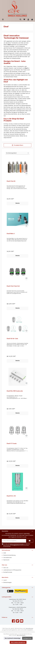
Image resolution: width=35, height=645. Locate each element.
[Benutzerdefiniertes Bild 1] (10, 591)
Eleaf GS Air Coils (12, 338)
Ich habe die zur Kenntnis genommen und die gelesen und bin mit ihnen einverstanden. (16, 545)
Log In (5, 580)
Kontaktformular (7, 572)
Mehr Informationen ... (21, 635)
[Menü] (3, 19)
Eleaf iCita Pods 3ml (13, 286)
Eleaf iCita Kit (11, 181)
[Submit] (29, 541)
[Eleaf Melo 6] (17, 219)
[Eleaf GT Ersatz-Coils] (17, 429)
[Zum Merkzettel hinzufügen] (26, 174)
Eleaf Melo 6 (11, 233)
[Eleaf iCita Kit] (17, 167)
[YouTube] (22, 621)
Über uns (4, 565)
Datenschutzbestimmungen (17, 544)
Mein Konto (5, 577)
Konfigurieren (27, 638)
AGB (14, 545)
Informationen (6, 550)
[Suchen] (20, 19)
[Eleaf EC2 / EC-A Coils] (17, 482)
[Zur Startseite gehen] (17, 9)
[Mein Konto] (28, 19)
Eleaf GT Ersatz (12, 443)
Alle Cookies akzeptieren (18, 642)
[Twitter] (18, 621)
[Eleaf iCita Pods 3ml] (17, 272)
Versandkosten (7, 557)
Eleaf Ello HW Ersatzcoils (15, 391)
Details (18, 203)
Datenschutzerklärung (9, 555)
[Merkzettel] (24, 19)
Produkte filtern (18, 145)
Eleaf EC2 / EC (11, 496)
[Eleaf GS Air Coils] (17, 324)
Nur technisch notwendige (12, 638)
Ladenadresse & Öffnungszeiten (12, 570)
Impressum (6, 560)
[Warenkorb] (32, 19)
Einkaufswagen (7, 582)
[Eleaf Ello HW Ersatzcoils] (17, 377)
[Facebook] (13, 621)
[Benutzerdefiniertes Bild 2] (21, 591)
